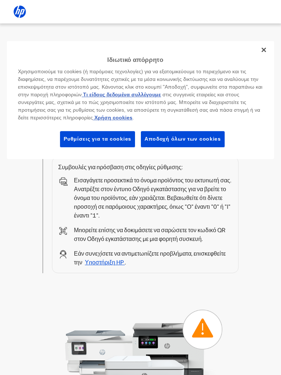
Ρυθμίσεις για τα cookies (97, 139)
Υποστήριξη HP (105, 262)
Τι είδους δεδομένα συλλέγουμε (121, 94)
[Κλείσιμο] (264, 50)
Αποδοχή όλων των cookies (183, 139)
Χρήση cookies (112, 117)
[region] (140, 100)
